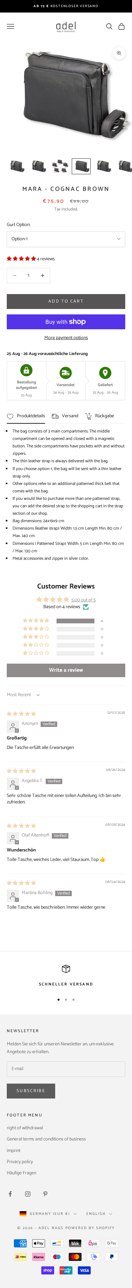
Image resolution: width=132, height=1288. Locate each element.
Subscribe (31, 1090)
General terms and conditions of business (46, 1139)
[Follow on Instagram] (27, 1194)
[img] (21, 714)
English (96, 1214)
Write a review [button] (66, 670)
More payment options (66, 338)
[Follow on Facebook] (10, 1194)
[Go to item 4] (81, 166)
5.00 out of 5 (83, 600)
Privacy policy (20, 1162)
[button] (22, 259)
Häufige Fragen (21, 1173)
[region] (66, 976)
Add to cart (66, 301)
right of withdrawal (25, 1128)
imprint (13, 1151)
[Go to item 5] (102, 166)
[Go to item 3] (59, 166)
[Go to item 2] (37, 166)
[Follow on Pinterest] (45, 1194)
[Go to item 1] (16, 166)
